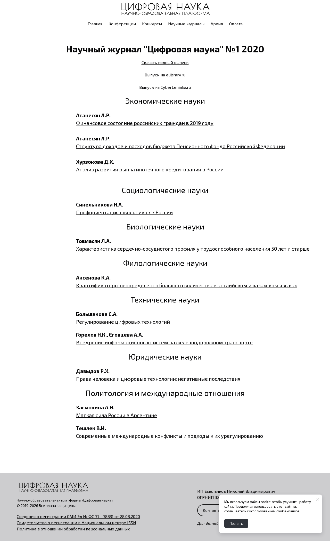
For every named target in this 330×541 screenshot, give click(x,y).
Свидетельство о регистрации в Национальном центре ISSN (76, 522)
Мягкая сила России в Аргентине (116, 415)
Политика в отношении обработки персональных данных (73, 528)
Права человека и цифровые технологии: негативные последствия (158, 379)
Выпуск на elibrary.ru (165, 74)
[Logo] (165, 9)
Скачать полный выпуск (165, 62)
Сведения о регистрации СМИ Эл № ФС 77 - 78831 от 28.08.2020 (78, 516)
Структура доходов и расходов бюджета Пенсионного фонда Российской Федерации (180, 146)
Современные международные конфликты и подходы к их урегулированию (169, 436)
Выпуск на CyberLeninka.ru (165, 87)
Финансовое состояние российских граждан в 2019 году (144, 123)
